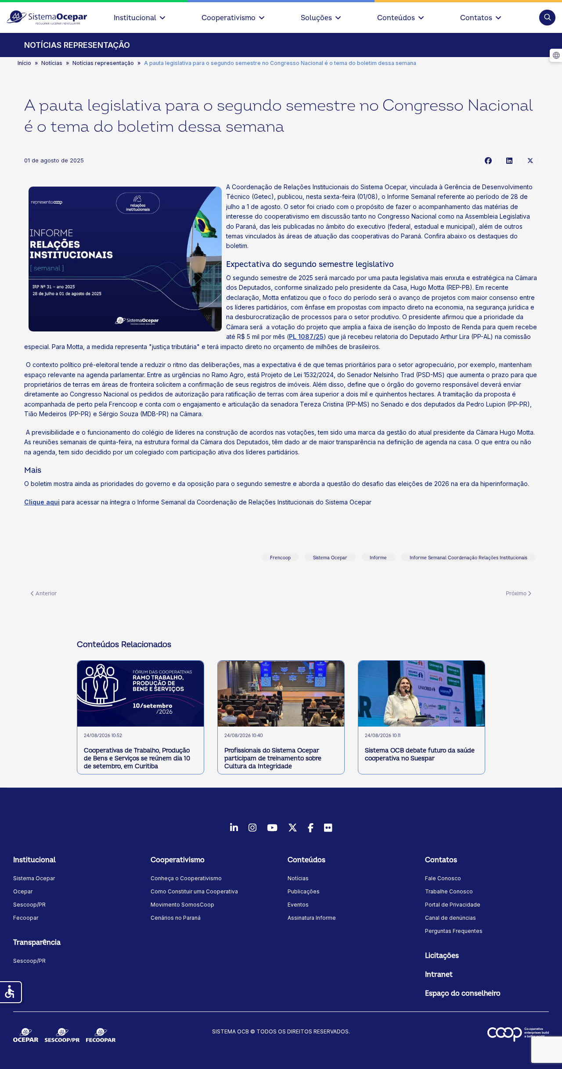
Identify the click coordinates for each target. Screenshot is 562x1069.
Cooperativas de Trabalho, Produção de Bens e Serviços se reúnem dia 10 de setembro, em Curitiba (137, 758)
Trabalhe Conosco (449, 891)
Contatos (476, 18)
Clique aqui (42, 502)
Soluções (316, 18)
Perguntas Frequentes (454, 931)
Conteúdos (396, 18)
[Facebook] (488, 160)
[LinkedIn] (509, 160)
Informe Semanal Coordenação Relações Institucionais (468, 558)
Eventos (298, 904)
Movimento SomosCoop (182, 904)
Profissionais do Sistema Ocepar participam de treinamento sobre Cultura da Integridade (272, 758)
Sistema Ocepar (330, 558)
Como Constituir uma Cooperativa (194, 891)
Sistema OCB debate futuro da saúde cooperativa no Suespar (420, 754)
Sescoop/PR (29, 904)
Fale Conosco (443, 878)
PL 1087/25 (306, 336)
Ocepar (22, 891)
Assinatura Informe (312, 917)
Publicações (304, 891)
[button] (547, 17)
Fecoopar (25, 917)
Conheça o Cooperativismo (186, 878)
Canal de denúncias (450, 917)
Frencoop (280, 558)
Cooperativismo (229, 18)
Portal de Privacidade (452, 904)
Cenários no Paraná (176, 917)
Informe (378, 558)
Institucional (135, 18)
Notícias (298, 878)
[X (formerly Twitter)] (530, 160)
